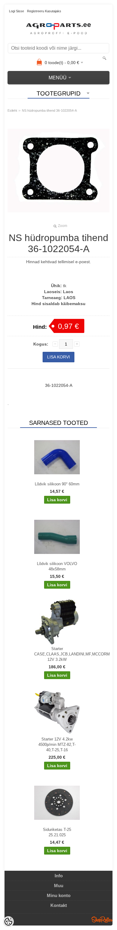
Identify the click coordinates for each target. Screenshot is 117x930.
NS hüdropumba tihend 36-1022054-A (49, 110)
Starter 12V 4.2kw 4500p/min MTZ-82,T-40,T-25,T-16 (57, 744)
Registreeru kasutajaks (44, 11)
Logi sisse (16, 11)
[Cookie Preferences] (8, 921)
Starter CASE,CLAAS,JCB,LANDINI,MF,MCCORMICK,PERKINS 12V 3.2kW (58, 654)
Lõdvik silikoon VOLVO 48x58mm (57, 566)
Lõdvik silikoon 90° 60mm (57, 484)
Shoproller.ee (102, 920)
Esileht (12, 110)
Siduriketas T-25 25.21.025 (57, 832)
